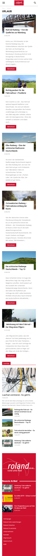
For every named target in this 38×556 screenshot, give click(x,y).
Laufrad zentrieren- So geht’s (16, 395)
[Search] (35, 3)
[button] (3, 3)
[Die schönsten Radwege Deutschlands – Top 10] (19, 260)
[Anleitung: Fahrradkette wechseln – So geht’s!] (7, 443)
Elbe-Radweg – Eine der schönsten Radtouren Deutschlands (16, 148)
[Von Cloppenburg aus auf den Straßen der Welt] (7, 508)
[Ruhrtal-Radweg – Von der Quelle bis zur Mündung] (19, 23)
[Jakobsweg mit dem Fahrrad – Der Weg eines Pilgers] (19, 318)
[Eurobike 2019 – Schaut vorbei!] (7, 498)
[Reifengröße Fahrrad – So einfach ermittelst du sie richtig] (7, 412)
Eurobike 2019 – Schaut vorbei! (25, 496)
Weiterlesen (11, 69)
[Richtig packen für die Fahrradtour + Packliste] (19, 84)
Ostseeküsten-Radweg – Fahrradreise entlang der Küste (16, 206)
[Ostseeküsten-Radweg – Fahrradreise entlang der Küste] (19, 200)
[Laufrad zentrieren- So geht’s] (19, 380)
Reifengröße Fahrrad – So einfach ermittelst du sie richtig (23, 412)
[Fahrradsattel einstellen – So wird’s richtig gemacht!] (7, 433)
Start (3, 8)
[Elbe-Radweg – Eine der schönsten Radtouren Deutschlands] (19, 142)
